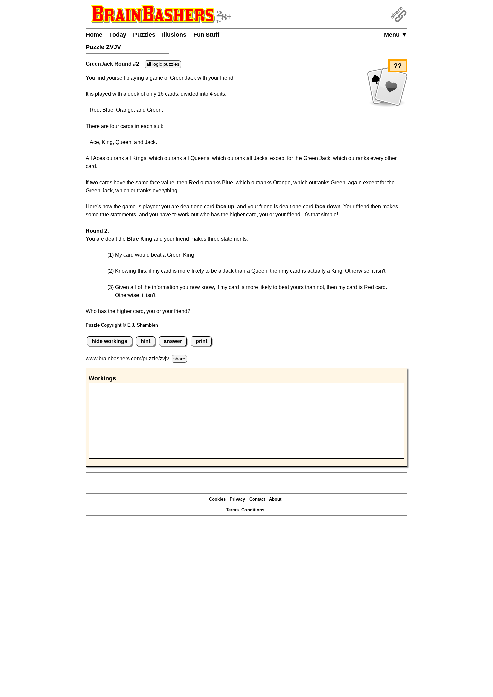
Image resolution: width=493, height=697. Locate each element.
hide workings (109, 341)
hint (145, 341)
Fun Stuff (206, 34)
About (275, 499)
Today (117, 34)
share (179, 358)
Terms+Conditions (245, 509)
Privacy (237, 499)
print (201, 341)
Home (94, 34)
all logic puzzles (162, 64)
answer (173, 341)
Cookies (217, 499)
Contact (257, 499)
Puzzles (144, 34)
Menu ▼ (395, 34)
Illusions (174, 34)
